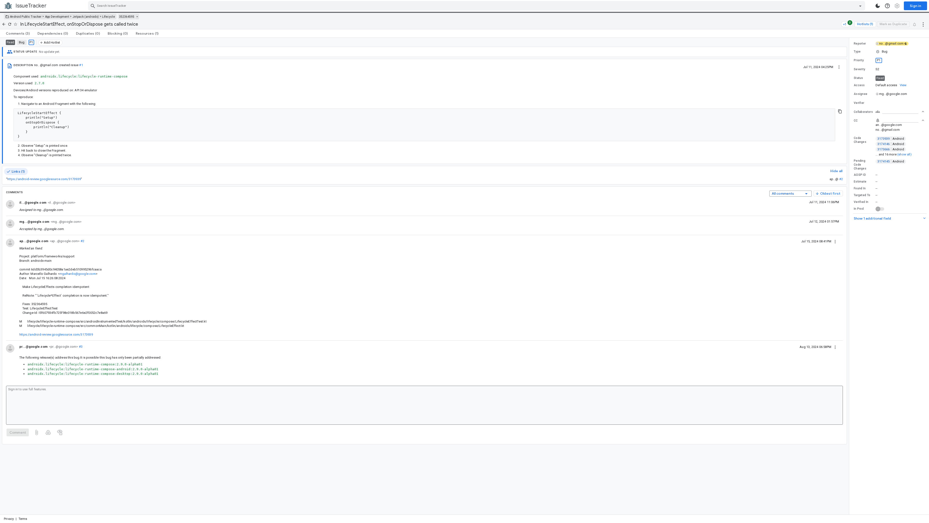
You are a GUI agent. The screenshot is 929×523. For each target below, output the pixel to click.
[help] (887, 6)
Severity (859, 69)
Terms (23, 519)
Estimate (860, 181)
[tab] (18, 33)
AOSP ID (860, 175)
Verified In (861, 202)
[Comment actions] (835, 241)
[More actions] (923, 24)
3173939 (890, 138)
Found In (860, 188)
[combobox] (477, 6)
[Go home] (4, 24)
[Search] (93, 6)
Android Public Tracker (26, 16)
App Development (57, 16)
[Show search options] (860, 6)
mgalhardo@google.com (78, 274)
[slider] (850, 276)
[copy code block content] (840, 111)
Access (859, 85)
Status (858, 78)
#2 (841, 179)
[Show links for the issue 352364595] (137, 16)
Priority (859, 60)
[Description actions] (839, 67)
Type (857, 51)
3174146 (890, 144)
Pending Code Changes (860, 164)
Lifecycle (108, 16)
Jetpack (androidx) (86, 16)
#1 (81, 65)
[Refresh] (10, 24)
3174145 (890, 161)
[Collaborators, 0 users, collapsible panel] (900, 111)
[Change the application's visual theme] (878, 6)
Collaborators (863, 112)
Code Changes (860, 140)
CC (856, 120)
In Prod (859, 208)
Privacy (9, 519)
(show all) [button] (904, 154)
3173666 (890, 149)
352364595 (126, 16)
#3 (80, 346)
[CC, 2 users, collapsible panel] (900, 120)
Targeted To (862, 195)
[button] (889, 51)
